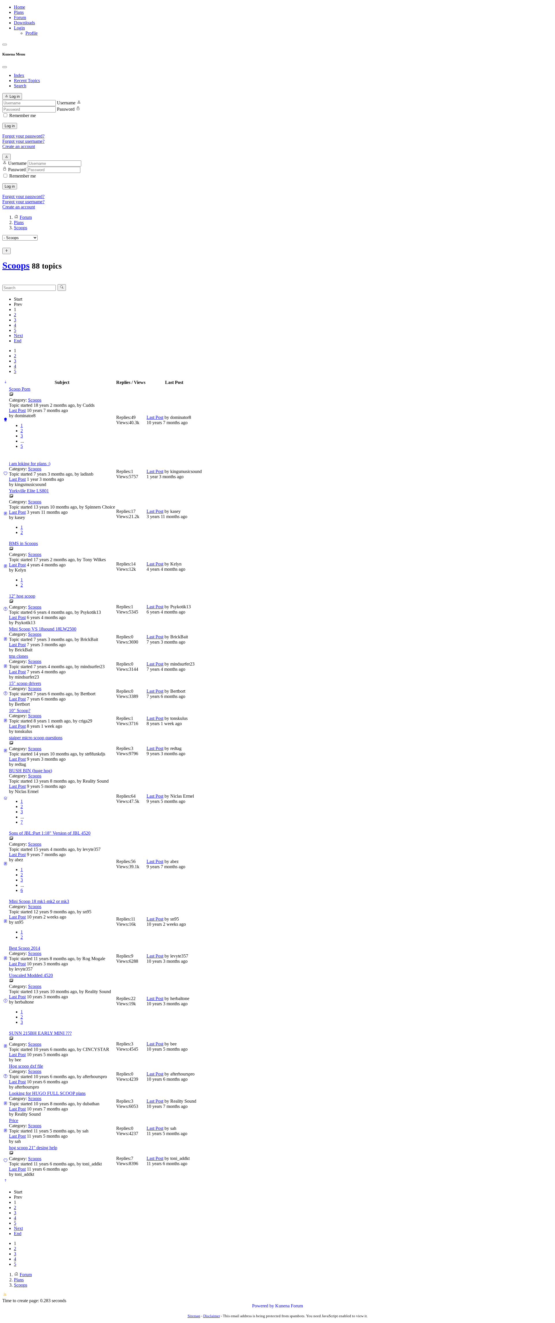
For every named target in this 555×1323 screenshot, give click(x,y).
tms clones (18, 656)
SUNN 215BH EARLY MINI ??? (40, 1033)
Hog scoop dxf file (26, 1066)
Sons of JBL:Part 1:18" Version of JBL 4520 (49, 833)
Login (19, 27)
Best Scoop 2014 (24, 948)
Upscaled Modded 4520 (31, 975)
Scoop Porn (19, 389)
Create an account (18, 146)
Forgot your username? (23, 141)
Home (19, 7)
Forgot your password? (23, 136)
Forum (20, 17)
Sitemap (194, 1316)
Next (18, 335)
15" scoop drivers (25, 683)
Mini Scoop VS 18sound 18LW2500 (42, 629)
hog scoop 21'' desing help (33, 1147)
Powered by (263, 1305)
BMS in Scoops (23, 543)
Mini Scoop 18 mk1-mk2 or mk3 (39, 901)
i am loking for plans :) (29, 463)
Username (66, 102)
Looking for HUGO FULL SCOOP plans (47, 1093)
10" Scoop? (19, 710)
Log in (10, 126)
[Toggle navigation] (4, 44)
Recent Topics (27, 80)
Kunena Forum (289, 1305)
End (17, 340)
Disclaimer (211, 1316)
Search (20, 85)
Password (66, 109)
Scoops (15, 265)
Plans (19, 12)
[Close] (4, 67)
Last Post (17, 410)
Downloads (24, 22)
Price (13, 1120)
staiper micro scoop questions (35, 737)
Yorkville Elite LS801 (29, 490)
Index (19, 75)
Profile (31, 33)
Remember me (22, 115)
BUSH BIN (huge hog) (30, 770)
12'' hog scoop (22, 596)
